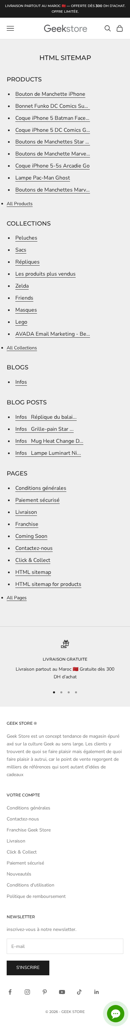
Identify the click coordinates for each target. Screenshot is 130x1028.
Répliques (27, 262)
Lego (21, 322)
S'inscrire (28, 968)
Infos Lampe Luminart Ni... (48, 453)
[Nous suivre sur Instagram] (27, 992)
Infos (21, 382)
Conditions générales (40, 488)
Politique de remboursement (36, 896)
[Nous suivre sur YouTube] (62, 992)
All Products (20, 204)
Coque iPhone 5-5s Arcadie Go (52, 165)
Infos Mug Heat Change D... (49, 441)
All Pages (17, 598)
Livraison (26, 512)
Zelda (22, 286)
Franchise (26, 524)
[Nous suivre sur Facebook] (10, 992)
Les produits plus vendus (45, 274)
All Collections (22, 348)
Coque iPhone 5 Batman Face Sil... (56, 118)
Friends (24, 298)
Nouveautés (19, 874)
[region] (65, 660)
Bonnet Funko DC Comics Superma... (59, 106)
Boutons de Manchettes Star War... (57, 141)
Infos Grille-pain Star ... (44, 429)
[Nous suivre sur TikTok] (79, 992)
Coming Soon (31, 536)
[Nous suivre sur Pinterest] (44, 992)
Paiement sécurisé (37, 500)
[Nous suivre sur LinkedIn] (96, 992)
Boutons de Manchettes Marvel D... (57, 190)
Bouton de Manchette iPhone (50, 94)
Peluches (26, 238)
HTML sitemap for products (48, 584)
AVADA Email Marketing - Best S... (57, 334)
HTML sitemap (33, 572)
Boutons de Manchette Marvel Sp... (57, 153)
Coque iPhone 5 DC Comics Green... (58, 130)
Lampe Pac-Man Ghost (42, 178)
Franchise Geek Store (29, 830)
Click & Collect (32, 560)
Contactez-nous (34, 548)
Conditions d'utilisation (30, 885)
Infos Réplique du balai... (46, 417)
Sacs (20, 250)
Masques (26, 310)
